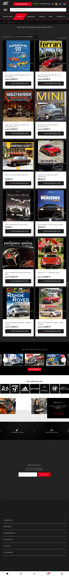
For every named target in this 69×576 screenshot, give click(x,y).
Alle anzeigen (34, 369)
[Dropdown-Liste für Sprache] (56, 4)
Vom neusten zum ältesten (26, 37)
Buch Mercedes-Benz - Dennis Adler (16, 224)
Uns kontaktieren (21, 4)
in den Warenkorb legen (19, 83)
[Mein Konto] (62, 574)
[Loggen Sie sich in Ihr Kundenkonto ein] (60, 4)
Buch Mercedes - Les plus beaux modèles (50, 224)
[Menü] (21, 574)
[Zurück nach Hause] (7, 574)
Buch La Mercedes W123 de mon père (16, 175)
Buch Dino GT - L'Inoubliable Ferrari (49, 272)
